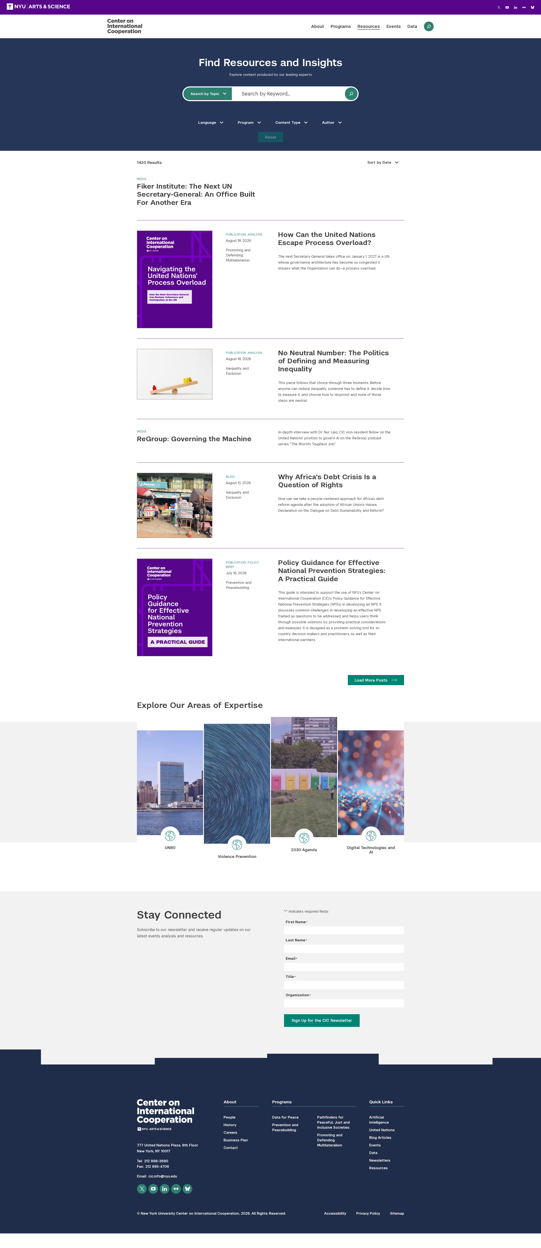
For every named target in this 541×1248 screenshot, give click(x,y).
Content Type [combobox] (288, 122)
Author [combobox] (328, 122)
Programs (341, 26)
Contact (231, 1148)
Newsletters (379, 1160)
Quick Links (381, 1102)
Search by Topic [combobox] (205, 93)
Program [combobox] (246, 122)
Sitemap (397, 1213)
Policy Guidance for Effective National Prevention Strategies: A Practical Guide (331, 570)
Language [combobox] (207, 122)
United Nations (382, 1130)
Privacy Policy (368, 1213)
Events (394, 26)
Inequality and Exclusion (237, 371)
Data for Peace (285, 1117)
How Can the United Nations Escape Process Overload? (327, 238)
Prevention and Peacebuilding (238, 585)
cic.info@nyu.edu (162, 1176)
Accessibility (335, 1213)
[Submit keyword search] (351, 93)
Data (412, 26)
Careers (230, 1132)
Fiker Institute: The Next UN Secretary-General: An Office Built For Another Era (196, 194)
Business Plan (236, 1140)
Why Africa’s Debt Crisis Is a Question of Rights (327, 480)
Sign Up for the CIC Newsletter (322, 1020)
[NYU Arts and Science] (38, 6)
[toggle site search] (429, 26)
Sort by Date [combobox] (379, 162)
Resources (369, 26)
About (317, 26)
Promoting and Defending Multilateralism (238, 255)
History (230, 1125)
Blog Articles (380, 1137)
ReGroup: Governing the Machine (194, 438)
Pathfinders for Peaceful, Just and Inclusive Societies (333, 1122)
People (229, 1117)
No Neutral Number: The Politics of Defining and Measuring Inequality (333, 360)
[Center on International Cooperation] (135, 26)
